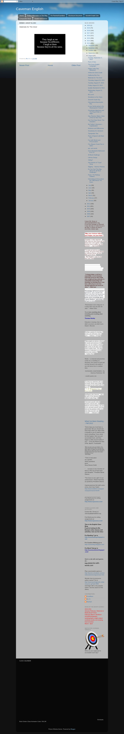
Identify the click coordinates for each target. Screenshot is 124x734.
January (91, 200)
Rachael (89, 601)
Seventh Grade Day (94, 99)
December (91, 45)
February (91, 198)
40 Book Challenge (94, 155)
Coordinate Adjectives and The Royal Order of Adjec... (96, 112)
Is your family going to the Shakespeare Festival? (96, 107)
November (91, 48)
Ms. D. (89, 599)
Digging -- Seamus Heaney (96, 166)
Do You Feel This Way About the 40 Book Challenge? (95, 170)
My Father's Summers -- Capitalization (95, 125)
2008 (88, 214)
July (89, 185)
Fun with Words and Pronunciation (94, 140)
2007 (88, 216)
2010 (88, 209)
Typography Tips (93, 133)
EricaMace (90, 596)
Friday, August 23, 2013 (95, 85)
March (90, 195)
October (91, 50)
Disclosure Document (75, 15)
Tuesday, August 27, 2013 (96, 83)
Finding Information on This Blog (37, 15)
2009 (88, 211)
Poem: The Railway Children (94, 175)
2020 (88, 25)
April (90, 193)
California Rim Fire (93, 75)
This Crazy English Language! (93, 65)
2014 (88, 40)
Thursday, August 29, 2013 (96, 80)
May (89, 190)
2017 (88, 33)
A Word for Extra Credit (95, 72)
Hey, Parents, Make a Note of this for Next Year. (96, 116)
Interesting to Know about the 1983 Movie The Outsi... (96, 180)
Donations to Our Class (95, 97)
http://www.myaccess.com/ (93, 501)
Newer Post (24, 65)
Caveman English (29, 9)
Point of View (92, 62)
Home (22, 15)
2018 (88, 30)
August (90, 55)
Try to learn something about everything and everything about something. (93, 314)
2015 (88, 38)
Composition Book (25, 19)
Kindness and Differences (96, 128)
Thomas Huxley (90, 318)
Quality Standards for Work (96, 88)
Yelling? (90, 160)
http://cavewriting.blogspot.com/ (94, 544)
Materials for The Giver (95, 77)
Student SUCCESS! (40, 19)
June (90, 188)
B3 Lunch (91, 94)
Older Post (76, 65)
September (92, 53)
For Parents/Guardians (58, 15)
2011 (88, 206)
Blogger (73, 729)
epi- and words (92, 148)
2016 (88, 35)
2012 (88, 204)
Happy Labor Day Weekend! (93, 69)
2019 (88, 28)
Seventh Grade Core (92, 15)
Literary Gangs (92, 157)
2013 (88, 43)
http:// (87, 563)
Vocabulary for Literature (95, 131)
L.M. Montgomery (92, 389)
